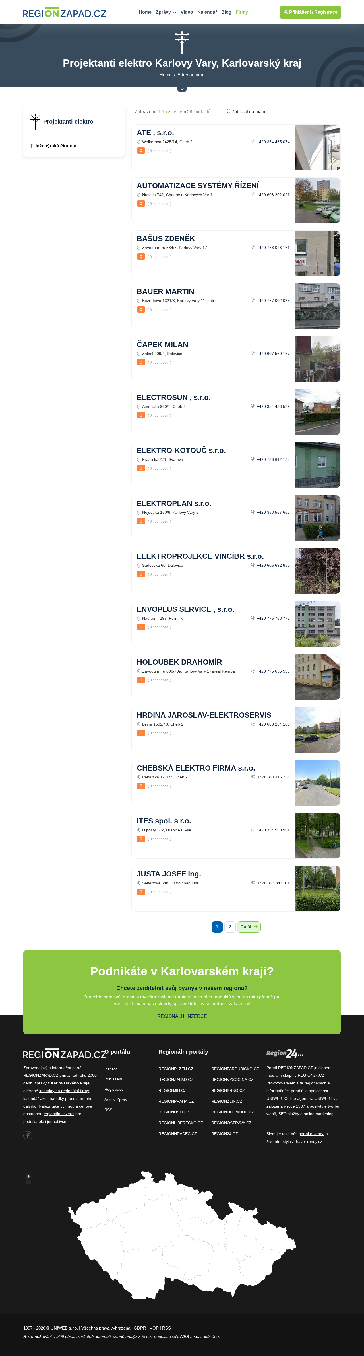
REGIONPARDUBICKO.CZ (235, 1069)
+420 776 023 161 (273, 247)
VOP (154, 1328)
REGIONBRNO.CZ (228, 1090)
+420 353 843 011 (273, 883)
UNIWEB (274, 1098)
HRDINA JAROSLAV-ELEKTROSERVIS (204, 715)
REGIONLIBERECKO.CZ (180, 1123)
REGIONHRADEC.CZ (177, 1133)
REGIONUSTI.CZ (174, 1112)
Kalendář (207, 12)
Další (246, 926)
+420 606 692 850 (273, 565)
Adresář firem (190, 74)
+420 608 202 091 (273, 194)
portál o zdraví (311, 1133)
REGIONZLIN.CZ (226, 1101)
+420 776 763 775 (273, 618)
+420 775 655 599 (273, 671)
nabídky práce (62, 1098)
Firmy (242, 12)
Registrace (326, 12)
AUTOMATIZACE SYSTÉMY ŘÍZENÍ (198, 186)
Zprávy (164, 12)
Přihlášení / (300, 12)
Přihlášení (113, 1079)
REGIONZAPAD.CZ (175, 1079)
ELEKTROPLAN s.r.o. (174, 503)
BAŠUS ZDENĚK (166, 239)
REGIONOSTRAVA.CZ (231, 1123)
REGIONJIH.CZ (172, 1090)
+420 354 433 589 (273, 406)
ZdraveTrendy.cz (307, 1141)
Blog (226, 12)
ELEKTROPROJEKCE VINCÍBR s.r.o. (200, 556)
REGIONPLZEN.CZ (175, 1069)
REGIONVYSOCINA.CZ (232, 1079)
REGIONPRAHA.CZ (176, 1101)
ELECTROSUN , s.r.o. (174, 397)
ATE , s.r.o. (155, 133)
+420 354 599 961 (273, 830)
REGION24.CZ (224, 1133)
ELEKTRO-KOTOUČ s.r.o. (181, 450)
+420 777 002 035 (273, 300)
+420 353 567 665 (273, 512)
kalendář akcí (35, 1098)
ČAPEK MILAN (162, 344)
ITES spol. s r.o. (164, 821)
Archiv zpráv (115, 1099)
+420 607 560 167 (273, 353)
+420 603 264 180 (273, 724)
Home (145, 12)
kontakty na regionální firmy (64, 1090)
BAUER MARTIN (165, 291)
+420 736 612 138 (273, 459)
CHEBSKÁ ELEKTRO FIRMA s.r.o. (196, 768)
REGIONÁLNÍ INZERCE (182, 1016)
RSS (108, 1110)
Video (187, 12)
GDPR (140, 1328)
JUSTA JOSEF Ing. (169, 874)
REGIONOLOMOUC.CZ (232, 1112)
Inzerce (111, 1069)
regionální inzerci (59, 1113)
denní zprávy (35, 1083)
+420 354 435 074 (273, 141)
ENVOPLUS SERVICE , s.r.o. (185, 609)
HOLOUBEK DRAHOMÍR (179, 662)
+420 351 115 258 (273, 777)
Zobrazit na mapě (248, 111)
